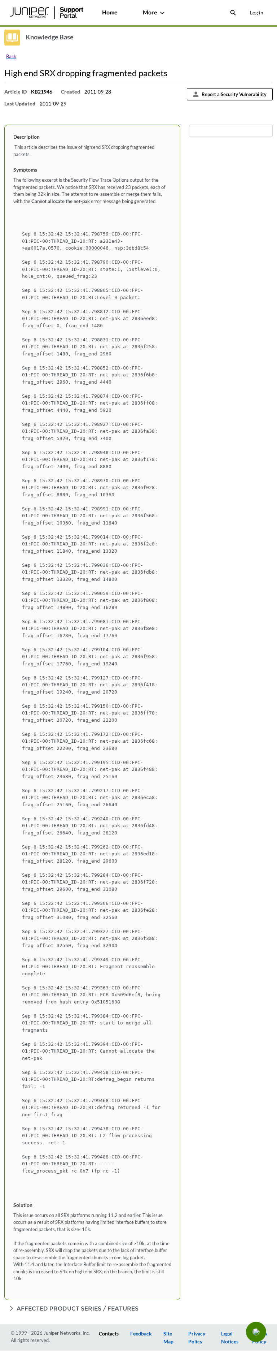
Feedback (141, 1333)
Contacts (109, 1333)
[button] (256, 1332)
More (150, 12)
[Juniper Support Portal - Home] (46, 13)
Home (110, 12)
